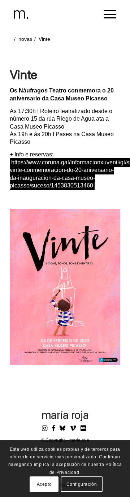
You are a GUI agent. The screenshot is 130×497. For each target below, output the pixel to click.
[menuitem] (106, 14)
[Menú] (106, 14)
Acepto (44, 484)
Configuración (81, 484)
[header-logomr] (55, 14)
